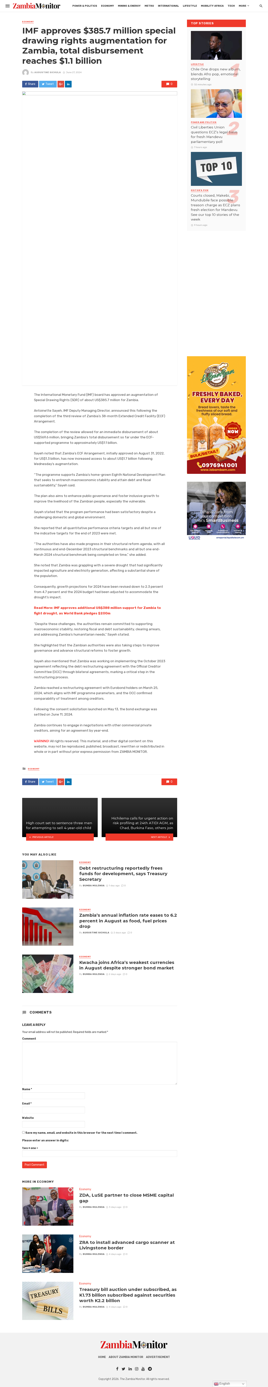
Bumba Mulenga (94, 885)
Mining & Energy (129, 5)
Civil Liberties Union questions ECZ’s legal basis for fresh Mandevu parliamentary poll (214, 134)
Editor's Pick (200, 190)
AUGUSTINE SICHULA (47, 72)
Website (28, 1118)
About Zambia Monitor (126, 1357)
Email (27, 1103)
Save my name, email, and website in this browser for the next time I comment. (81, 1132)
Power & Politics (84, 5)
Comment (29, 1038)
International (168, 5)
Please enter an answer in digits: (45, 1140)
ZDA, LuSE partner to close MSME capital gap (126, 1198)
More (242, 5)
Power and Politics (204, 122)
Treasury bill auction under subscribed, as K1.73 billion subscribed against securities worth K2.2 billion (128, 1295)
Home (102, 1357)
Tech (231, 5)
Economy (107, 5)
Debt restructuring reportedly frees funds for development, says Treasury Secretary (123, 874)
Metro (149, 5)
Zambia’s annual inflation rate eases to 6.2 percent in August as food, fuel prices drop (128, 921)
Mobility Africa (212, 5)
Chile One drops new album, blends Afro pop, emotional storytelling (216, 74)
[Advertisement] (216, 289)
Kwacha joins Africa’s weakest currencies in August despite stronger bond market (126, 965)
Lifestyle (190, 5)
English (224, 1383)
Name (27, 1089)
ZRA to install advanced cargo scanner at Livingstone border (127, 1245)
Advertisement (158, 1357)
